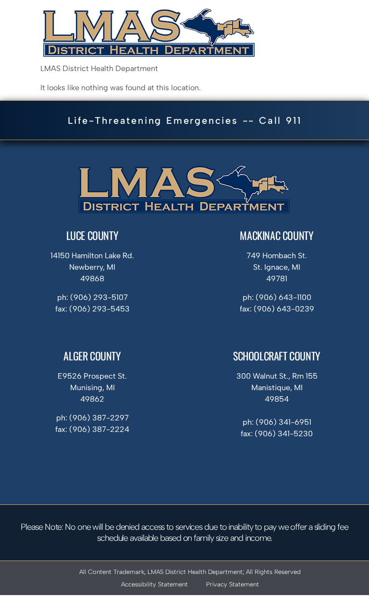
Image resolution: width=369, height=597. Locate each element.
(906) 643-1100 (283, 297)
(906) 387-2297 (99, 417)
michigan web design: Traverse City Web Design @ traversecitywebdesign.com (184, 596)
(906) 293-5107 (99, 297)
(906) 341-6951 (283, 422)
